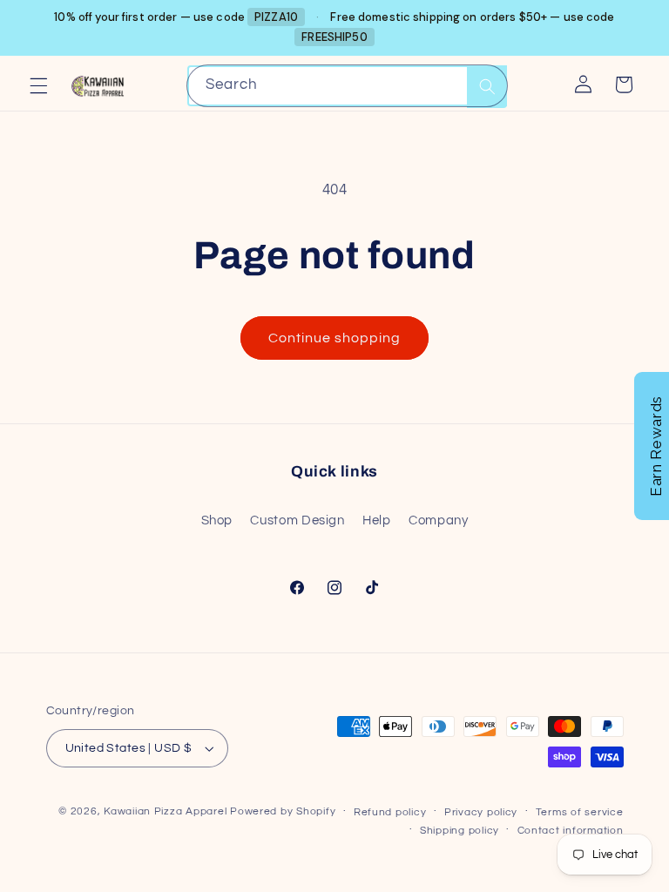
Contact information (570, 830)
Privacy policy (480, 812)
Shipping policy (459, 830)
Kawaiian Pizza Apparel (165, 811)
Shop (217, 520)
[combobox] (347, 85)
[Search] (487, 86)
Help (376, 520)
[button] (38, 85)
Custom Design (297, 520)
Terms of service (580, 812)
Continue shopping (335, 338)
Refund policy (390, 812)
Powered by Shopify (282, 811)
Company (438, 520)
